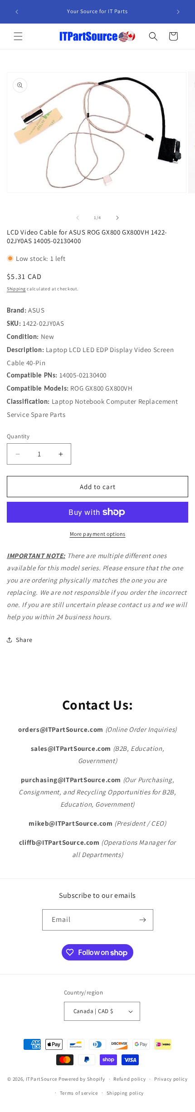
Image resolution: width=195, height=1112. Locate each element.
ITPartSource (41, 1079)
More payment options (98, 533)
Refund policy (129, 1079)
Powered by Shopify (81, 1079)
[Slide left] (78, 218)
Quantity (18, 436)
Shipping (16, 289)
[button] (18, 36)
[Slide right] (117, 218)
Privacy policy (171, 1079)
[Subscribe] (143, 920)
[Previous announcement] (17, 12)
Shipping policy (125, 1093)
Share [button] (24, 640)
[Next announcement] (178, 12)
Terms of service (79, 1093)
